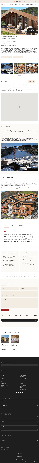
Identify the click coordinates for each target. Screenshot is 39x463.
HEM (2, 4)
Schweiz (5, 449)
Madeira (2, 429)
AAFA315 (35, 4)
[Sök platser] (3, 1)
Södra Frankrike (4, 405)
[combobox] (3, 295)
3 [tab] (17, 75)
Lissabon (2, 416)
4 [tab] (18, 75)
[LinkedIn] (20, 392)
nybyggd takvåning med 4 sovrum (18, 344)
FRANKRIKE (12, 4)
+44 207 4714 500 (23, 378)
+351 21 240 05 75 (23, 389)
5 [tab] (19, 75)
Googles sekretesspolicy (23, 461)
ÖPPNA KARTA (31, 81)
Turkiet (5, 447)
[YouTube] (22, 392)
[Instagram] (16, 392)
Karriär (2, 381)
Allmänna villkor (19, 453)
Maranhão (3, 440)
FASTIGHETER (6, 4)
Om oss (2, 375)
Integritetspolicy (19, 456)
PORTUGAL (6, 414)
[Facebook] (18, 392)
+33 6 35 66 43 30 (4, 388)
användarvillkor (31, 461)
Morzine (31, 4)
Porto (2, 424)
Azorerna (2, 426)
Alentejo (2, 421)
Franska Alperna (18, 4)
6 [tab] (20, 75)
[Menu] (35, 1)
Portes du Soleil (25, 4)
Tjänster (2, 378)
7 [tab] (21, 75)
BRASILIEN (6, 435)
